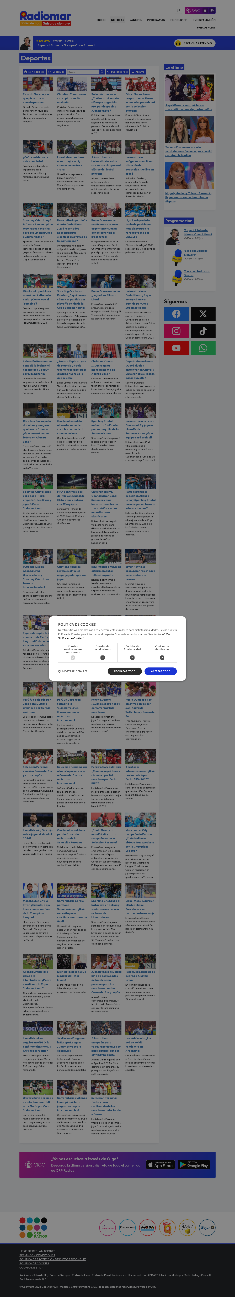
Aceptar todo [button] (160, 671)
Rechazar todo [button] (124, 671)
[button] (72, 671)
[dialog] (117, 648)
